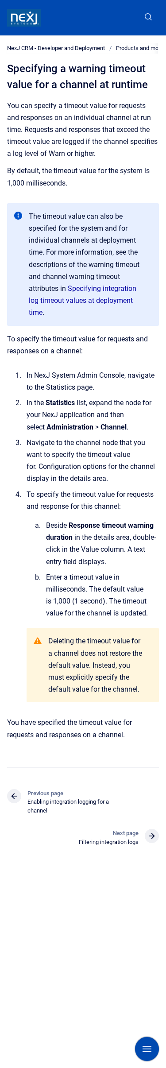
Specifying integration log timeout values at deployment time (82, 300)
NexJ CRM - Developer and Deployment (56, 48)
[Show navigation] (147, 1049)
